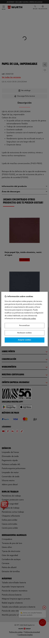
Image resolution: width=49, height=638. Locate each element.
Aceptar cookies (24, 340)
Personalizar (24, 325)
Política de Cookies (29, 319)
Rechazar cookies (24, 333)
